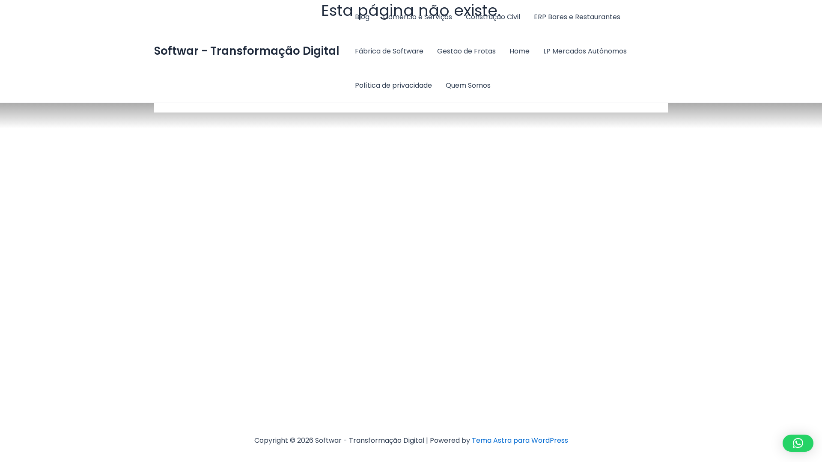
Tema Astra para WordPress (520, 440)
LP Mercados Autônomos (585, 51)
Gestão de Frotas (466, 51)
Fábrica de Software (389, 51)
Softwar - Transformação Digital (247, 51)
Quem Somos (468, 85)
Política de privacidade (393, 85)
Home (519, 51)
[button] (798, 443)
